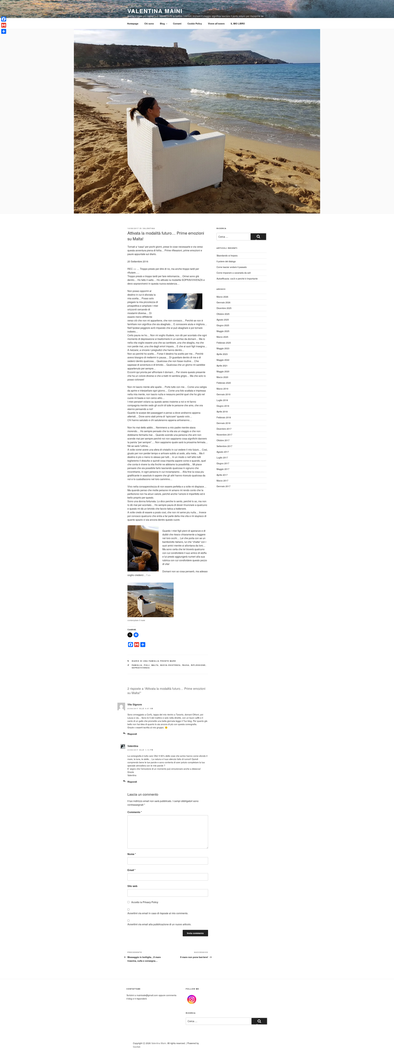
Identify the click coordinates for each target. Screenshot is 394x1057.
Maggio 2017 (223, 469)
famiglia (137, 665)
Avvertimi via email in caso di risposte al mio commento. (157, 913)
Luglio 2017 (222, 457)
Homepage (132, 23)
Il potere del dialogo (226, 261)
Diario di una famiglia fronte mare (154, 661)
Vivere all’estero (216, 23)
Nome (131, 854)
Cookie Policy (194, 23)
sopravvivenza (141, 668)
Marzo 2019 (222, 388)
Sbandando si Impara (227, 255)
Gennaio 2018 (223, 423)
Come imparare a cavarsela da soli (234, 272)
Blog (162, 23)
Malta (155, 665)
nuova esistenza (170, 665)
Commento (134, 812)
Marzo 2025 (222, 336)
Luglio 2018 (222, 400)
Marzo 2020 (222, 377)
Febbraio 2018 (224, 417)
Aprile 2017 (222, 474)
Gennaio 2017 (223, 486)
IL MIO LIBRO (238, 23)
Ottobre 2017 (223, 440)
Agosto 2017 (223, 451)
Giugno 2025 (223, 325)
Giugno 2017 (223, 463)
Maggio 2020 (223, 371)
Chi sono (149, 23)
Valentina (149, 228)
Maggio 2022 (223, 359)
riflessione (198, 665)
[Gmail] (4, 25)
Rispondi (132, 733)
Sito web (132, 886)
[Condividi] (4, 31)
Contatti (177, 23)
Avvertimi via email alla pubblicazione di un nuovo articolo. (159, 924)
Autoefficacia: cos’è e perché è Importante (237, 278)
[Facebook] (4, 19)
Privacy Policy (150, 902)
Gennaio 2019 (223, 394)
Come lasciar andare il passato (232, 267)
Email (131, 870)
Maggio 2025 (223, 331)
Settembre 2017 (224, 446)
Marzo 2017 (222, 480)
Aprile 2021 (222, 365)
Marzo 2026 (222, 296)
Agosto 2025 (223, 319)
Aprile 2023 (222, 354)
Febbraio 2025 (224, 342)
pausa (185, 665)
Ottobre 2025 (223, 313)
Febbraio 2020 (224, 382)
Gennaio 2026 (223, 302)
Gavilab (136, 1046)
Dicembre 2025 (224, 308)
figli (147, 665)
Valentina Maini (155, 11)
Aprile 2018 (222, 411)
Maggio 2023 (223, 348)
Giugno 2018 (223, 405)
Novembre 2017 (224, 434)
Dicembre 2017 (224, 428)
